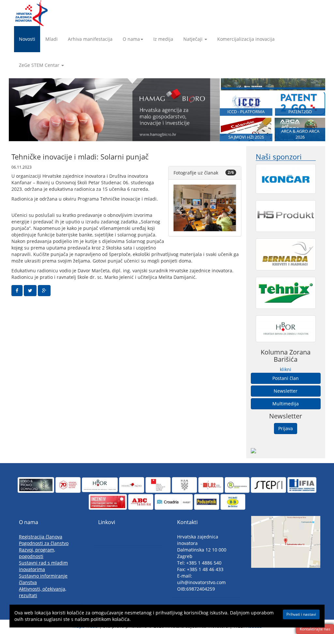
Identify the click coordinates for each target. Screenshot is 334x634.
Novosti (27, 39)
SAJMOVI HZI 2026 (246, 137)
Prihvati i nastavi (301, 614)
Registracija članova (40, 537)
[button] (178, 208)
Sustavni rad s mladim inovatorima (43, 566)
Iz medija (163, 39)
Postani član (285, 378)
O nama (131, 39)
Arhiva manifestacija (90, 39)
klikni (285, 369)
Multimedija (285, 403)
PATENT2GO (300, 111)
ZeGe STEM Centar (39, 65)
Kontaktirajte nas (315, 629)
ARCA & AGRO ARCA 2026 (300, 134)
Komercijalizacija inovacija (246, 39)
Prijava (285, 428)
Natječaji (193, 39)
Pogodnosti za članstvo (43, 543)
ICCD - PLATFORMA (246, 111)
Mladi (51, 39)
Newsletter (285, 391)
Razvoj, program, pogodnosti (37, 553)
